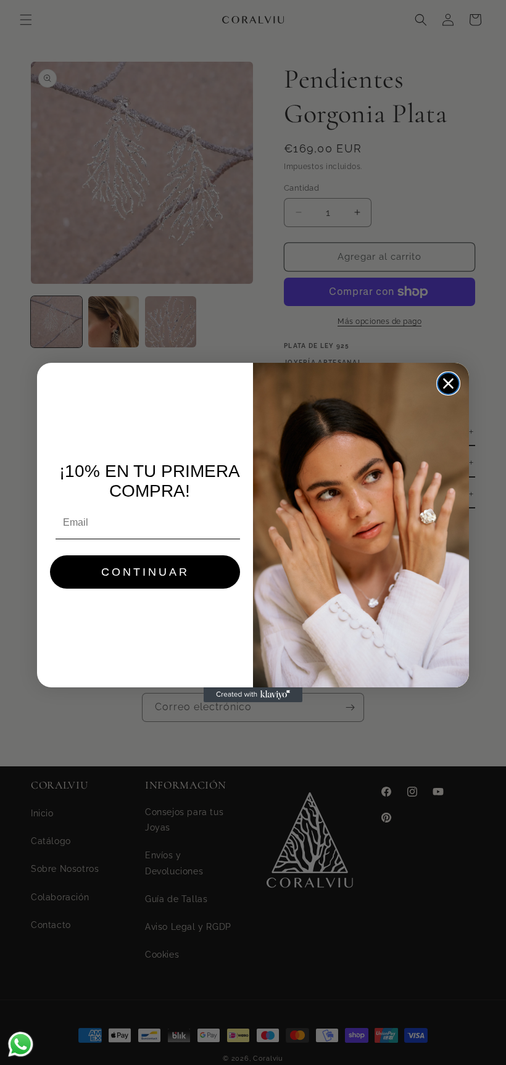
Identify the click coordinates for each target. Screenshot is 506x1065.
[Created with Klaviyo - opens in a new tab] (253, 694)
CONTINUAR (145, 572)
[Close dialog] (448, 383)
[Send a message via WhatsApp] (20, 1044)
